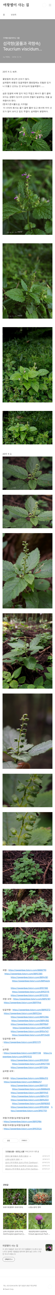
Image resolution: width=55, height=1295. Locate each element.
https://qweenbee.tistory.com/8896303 (30, 1100)
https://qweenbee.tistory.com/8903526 (23, 1128)
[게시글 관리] (15, 1141)
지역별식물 (10, 1151)
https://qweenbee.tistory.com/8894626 (31, 981)
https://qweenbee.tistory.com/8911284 (29, 1067)
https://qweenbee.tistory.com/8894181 (29, 977)
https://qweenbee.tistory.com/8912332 (29, 995)
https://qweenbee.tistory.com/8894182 (30, 1020)
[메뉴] (50, 5)
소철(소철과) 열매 (12, 1159)
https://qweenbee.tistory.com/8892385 (23, 973)
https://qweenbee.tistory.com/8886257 (23, 1082)
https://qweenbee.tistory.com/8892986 (22, 1121)
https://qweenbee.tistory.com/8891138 (22, 1053)
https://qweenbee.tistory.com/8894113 (30, 1096)
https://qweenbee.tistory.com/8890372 (31, 1009)
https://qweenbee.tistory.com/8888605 (31, 1089)
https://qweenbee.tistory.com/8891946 (22, 1002)
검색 (44, 5)
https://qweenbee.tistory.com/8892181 (31, 999)
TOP (50, 1287)
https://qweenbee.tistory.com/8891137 (29, 1085)
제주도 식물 (20, 1151)
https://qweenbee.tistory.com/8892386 (30, 1017)
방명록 (13, 15)
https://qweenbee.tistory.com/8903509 (30, 1060)
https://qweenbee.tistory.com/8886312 (29, 1078)
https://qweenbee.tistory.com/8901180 (29, 988)
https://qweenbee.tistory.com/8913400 (31, 1035)
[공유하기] (12, 1141)
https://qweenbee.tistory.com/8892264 (23, 1013)
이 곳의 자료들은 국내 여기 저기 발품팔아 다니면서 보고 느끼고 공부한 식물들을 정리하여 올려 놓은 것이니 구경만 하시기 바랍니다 (22, 1251)
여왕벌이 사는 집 (16, 5)
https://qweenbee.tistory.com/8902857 (32, 1027)
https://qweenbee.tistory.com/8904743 (29, 1031)
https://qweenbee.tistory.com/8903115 (30, 991)
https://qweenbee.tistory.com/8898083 (31, 1103)
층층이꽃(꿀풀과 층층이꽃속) (17, 1156)
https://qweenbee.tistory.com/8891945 (29, 1092)
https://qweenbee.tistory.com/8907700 (31, 1063)
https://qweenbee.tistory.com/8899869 (29, 1024)
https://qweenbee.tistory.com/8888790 (27, 970)
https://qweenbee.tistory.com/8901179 (22, 1042)
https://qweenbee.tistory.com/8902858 (30, 1107)
